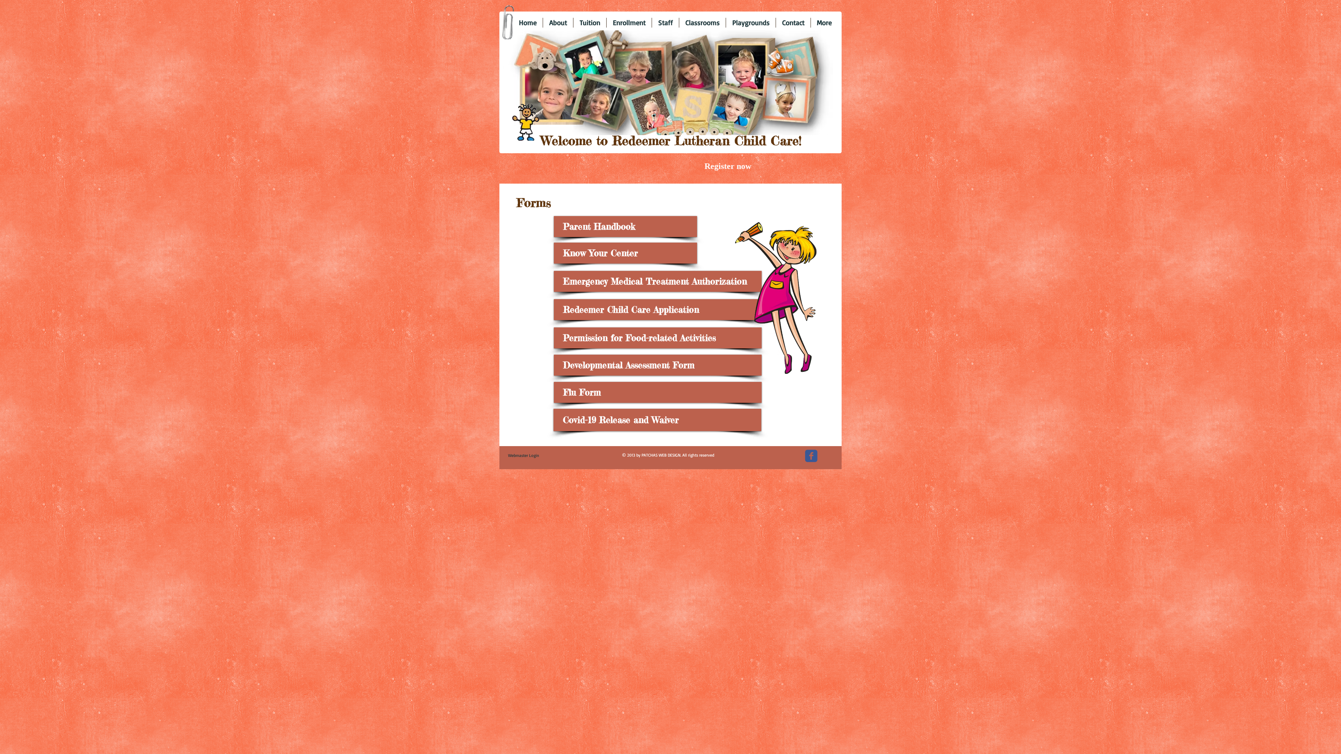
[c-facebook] (811, 456)
